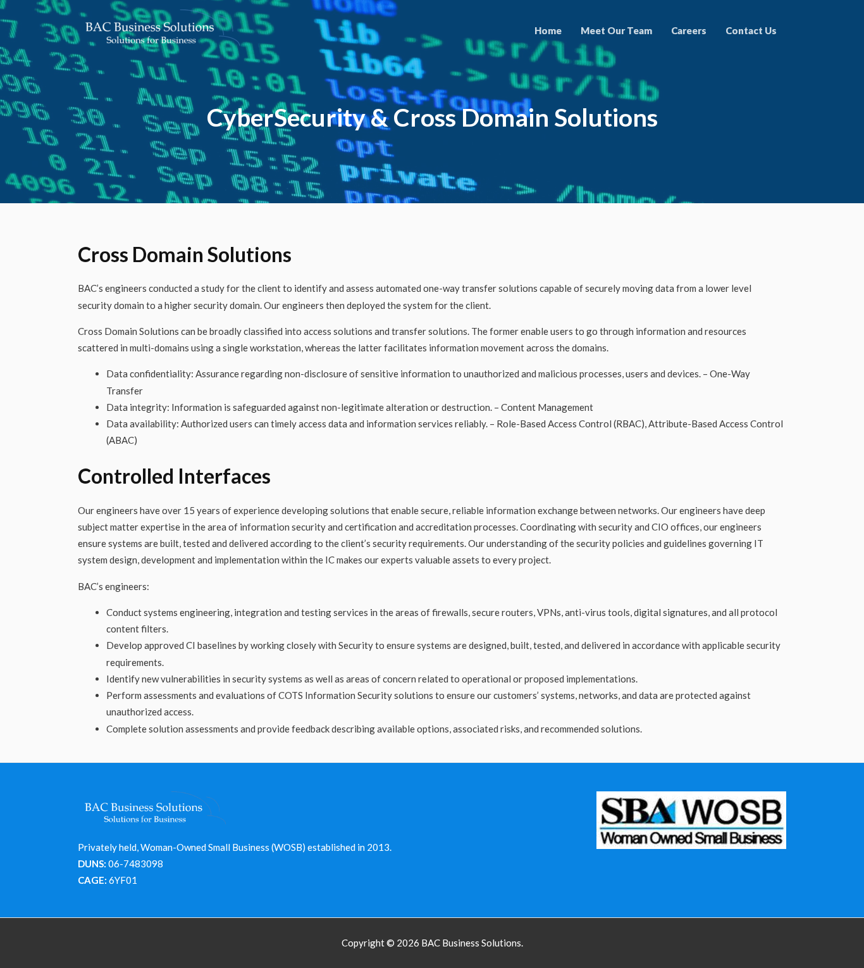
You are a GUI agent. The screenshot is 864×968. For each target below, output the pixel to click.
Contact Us (751, 30)
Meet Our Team (616, 30)
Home (548, 30)
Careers (689, 30)
